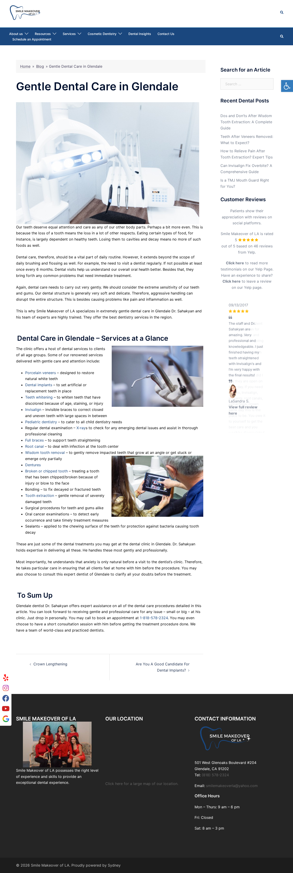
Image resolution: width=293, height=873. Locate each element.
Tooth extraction (39, 495)
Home (25, 66)
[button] (287, 86)
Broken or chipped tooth (46, 471)
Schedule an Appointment (31, 39)
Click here (235, 263)
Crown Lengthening (50, 664)
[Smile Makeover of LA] (25, 12)
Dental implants (38, 385)
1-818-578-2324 (154, 618)
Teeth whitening (39, 397)
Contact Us (165, 34)
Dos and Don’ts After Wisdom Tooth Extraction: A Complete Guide (246, 121)
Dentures (33, 465)
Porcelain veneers (40, 372)
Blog (40, 66)
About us (16, 34)
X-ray (81, 428)
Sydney (114, 865)
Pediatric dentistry (41, 422)
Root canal (34, 446)
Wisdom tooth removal (45, 452)
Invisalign (33, 409)
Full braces (34, 440)
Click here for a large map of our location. (141, 783)
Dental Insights (139, 34)
